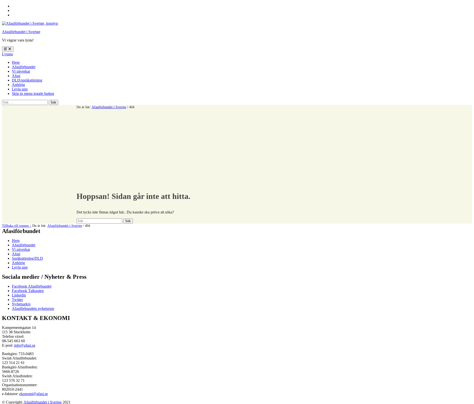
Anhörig (18, 85)
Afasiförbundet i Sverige (21, 32)
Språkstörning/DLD (27, 258)
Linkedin (19, 295)
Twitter (17, 300)
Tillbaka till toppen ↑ (16, 226)
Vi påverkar (21, 71)
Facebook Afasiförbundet (31, 286)
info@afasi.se (24, 345)
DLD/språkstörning (27, 80)
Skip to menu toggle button (33, 93)
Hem (16, 62)
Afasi (16, 76)
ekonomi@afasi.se (33, 394)
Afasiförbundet (23, 67)
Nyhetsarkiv (21, 304)
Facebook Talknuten (28, 291)
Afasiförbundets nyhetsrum (33, 308)
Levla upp (20, 89)
